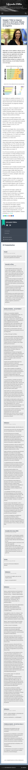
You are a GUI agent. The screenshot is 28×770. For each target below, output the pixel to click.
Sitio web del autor (10, 225)
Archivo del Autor (7, 225)
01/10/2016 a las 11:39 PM (10, 424)
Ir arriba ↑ (24, 767)
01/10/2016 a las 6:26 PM (9, 310)
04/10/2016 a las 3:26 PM (10, 532)
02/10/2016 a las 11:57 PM (10, 588)
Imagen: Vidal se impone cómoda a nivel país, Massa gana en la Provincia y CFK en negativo (13, 23)
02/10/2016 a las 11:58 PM (10, 710)
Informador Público (14, 4)
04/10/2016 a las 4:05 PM (10, 573)
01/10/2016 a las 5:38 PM (9, 253)
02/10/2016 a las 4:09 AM (9, 560)
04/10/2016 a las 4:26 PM (9, 725)
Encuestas (7, 233)
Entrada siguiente (8, 239)
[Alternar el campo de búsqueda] (26, 13)
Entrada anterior (8, 237)
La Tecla (10, 213)
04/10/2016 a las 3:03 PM (10, 265)
